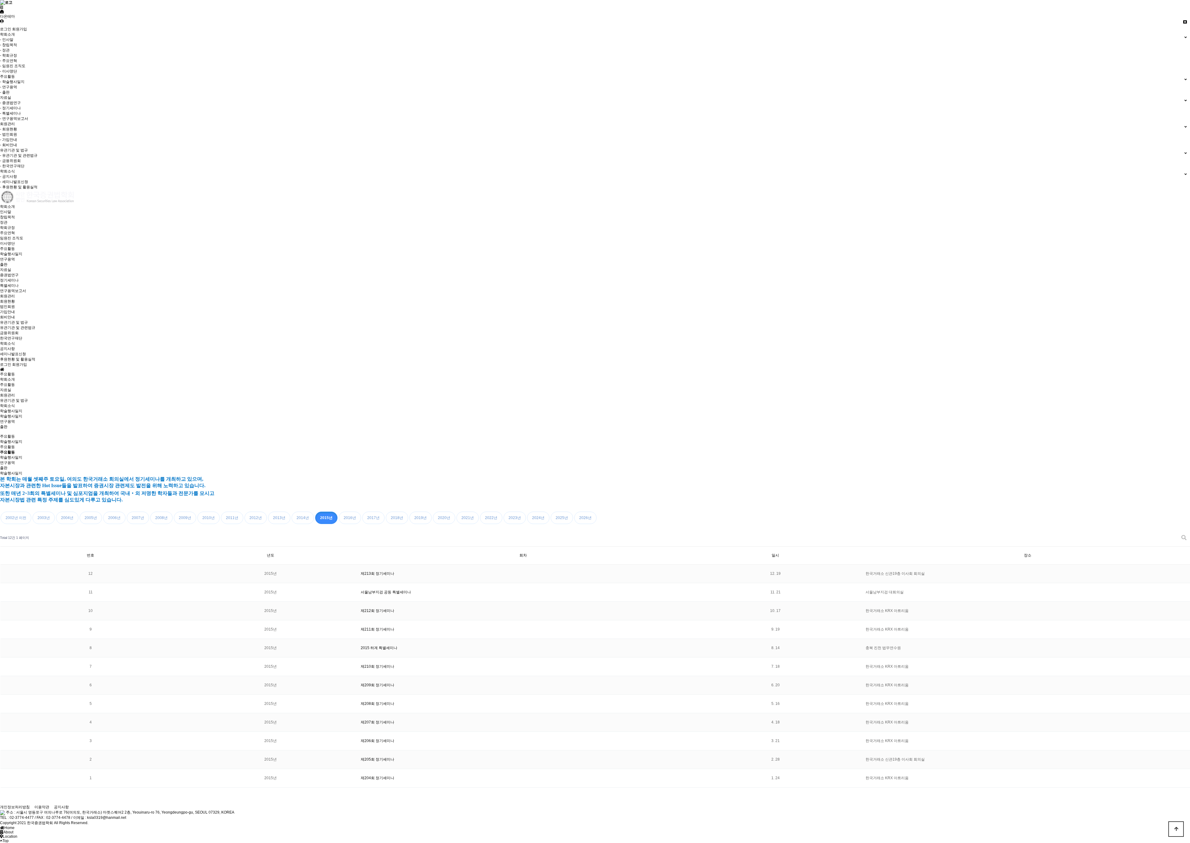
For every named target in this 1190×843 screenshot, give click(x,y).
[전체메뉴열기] (1, 7)
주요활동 (7, 249)
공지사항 (7, 349)
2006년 (114, 518)
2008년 (161, 518)
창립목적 (7, 217)
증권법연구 (9, 275)
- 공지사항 (8, 176)
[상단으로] (1176, 829)
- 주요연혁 (8, 61)
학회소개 (7, 206)
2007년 (138, 518)
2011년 (232, 518)
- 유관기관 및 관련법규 (18, 155)
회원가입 (19, 29)
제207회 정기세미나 (377, 722)
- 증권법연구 (10, 103)
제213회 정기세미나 (377, 573)
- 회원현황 (8, 129)
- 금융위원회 (10, 161)
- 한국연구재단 (12, 166)
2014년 (303, 518)
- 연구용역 (8, 87)
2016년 (350, 518)
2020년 (444, 518)
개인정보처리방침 (15, 807)
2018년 (397, 518)
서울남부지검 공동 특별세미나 (386, 592)
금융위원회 (9, 333)
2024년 (538, 518)
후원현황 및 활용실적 (17, 359)
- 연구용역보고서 (14, 118)
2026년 (585, 518)
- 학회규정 (8, 55)
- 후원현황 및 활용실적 (18, 187)
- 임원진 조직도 (12, 66)
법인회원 (7, 306)
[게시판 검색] (1184, 537)
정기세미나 (9, 280)
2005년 (91, 518)
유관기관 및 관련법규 (17, 327)
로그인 (5, 29)
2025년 (562, 518)
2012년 (255, 518)
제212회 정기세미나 (377, 611)
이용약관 (41, 807)
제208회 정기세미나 (377, 703)
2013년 (279, 518)
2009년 (185, 518)
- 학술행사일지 (12, 82)
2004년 (67, 518)
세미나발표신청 (13, 354)
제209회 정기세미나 (377, 685)
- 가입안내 (8, 140)
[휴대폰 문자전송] (2, 12)
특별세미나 (9, 285)
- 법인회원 (8, 134)
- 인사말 (6, 39)
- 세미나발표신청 (14, 182)
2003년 (43, 518)
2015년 (326, 518)
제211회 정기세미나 (377, 629)
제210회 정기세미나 (377, 666)
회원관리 (7, 296)
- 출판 (5, 92)
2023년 (515, 518)
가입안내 (7, 312)
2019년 (420, 518)
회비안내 (7, 317)
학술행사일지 (11, 254)
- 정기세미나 (10, 108)
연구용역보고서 (13, 291)
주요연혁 (7, 233)
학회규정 (7, 227)
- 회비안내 (8, 145)
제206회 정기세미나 (377, 741)
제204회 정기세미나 (377, 778)
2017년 (373, 518)
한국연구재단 (11, 338)
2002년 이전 (16, 518)
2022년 (491, 518)
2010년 (208, 518)
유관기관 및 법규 (14, 322)
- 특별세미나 (10, 113)
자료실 (5, 270)
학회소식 (7, 343)
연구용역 (7, 259)
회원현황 (7, 301)
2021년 (467, 518)
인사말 (5, 212)
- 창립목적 (8, 45)
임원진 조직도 (11, 238)
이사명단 (7, 243)
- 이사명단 (8, 71)
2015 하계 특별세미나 (379, 648)
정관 (3, 222)
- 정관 (5, 50)
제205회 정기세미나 (377, 759)
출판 (3, 264)
